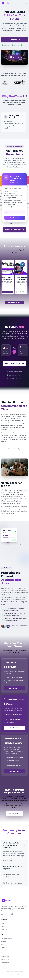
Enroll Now (13, 218)
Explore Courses (14, 39)
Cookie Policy (5, 962)
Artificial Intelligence (6, 938)
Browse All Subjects (14, 302)
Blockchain (4, 944)
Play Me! (16, 57)
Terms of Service (5, 956)
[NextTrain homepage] (5, 3)
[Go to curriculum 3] (15, 223)
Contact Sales (14, 771)
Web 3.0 (3, 941)
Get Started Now (14, 814)
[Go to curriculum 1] (11, 223)
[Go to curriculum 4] (16, 223)
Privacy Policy (5, 959)
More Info (16, 291)
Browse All (4, 947)
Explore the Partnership (13, 363)
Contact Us (4, 929)
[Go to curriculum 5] (18, 223)
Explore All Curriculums (13, 229)
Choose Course (14, 688)
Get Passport (14, 728)
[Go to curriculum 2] (13, 223)
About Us (3, 923)
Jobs (2, 926)
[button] (26, 3)
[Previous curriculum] (4, 198)
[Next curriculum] (25, 198)
